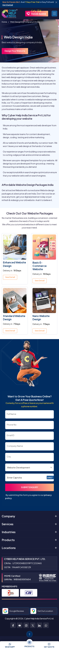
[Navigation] (54, 13)
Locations (9, 548)
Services (7, 524)
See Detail (10, 277)
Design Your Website (15, 51)
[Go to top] (29, 634)
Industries (8, 532)
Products (8, 540)
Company (8, 516)
